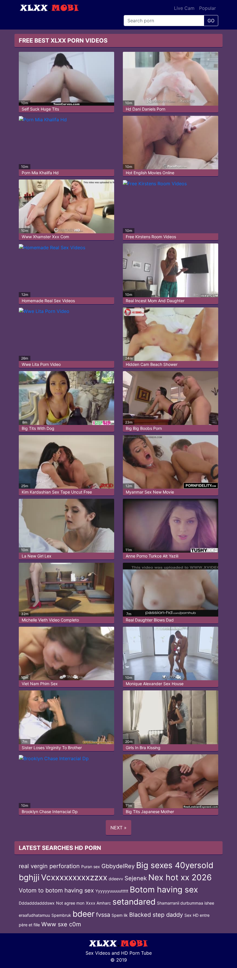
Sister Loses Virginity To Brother (52, 747)
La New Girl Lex (36, 555)
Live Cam (184, 8)
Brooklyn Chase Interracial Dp (50, 811)
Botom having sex (164, 889)
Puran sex (90, 866)
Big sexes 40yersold (174, 865)
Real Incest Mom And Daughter (155, 300)
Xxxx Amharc (98, 903)
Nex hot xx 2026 (180, 877)
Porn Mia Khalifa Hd (40, 172)
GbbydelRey (118, 866)
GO (211, 20)
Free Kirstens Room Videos (151, 236)
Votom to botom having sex (56, 890)
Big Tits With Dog (38, 428)
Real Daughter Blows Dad (150, 619)
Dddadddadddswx (37, 903)
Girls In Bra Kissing (143, 747)
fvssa (103, 914)
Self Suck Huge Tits (40, 109)
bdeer (84, 914)
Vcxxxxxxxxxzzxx (74, 877)
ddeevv (116, 878)
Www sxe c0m (61, 924)
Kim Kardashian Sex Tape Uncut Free (57, 492)
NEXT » (118, 827)
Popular (207, 8)
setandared (133, 902)
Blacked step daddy (156, 914)
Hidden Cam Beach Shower (151, 364)
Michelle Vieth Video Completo (50, 619)
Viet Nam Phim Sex (40, 683)
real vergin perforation (49, 866)
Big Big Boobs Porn (144, 428)
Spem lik (120, 915)
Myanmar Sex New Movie (150, 492)
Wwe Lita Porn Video (41, 364)
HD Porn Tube (136, 953)
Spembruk (61, 915)
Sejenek (136, 878)
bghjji (29, 877)
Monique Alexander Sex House (155, 683)
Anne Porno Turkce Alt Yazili (152, 555)
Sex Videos (98, 953)
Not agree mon (70, 903)
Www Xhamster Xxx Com (45, 236)
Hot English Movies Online (150, 172)
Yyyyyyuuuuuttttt (111, 890)
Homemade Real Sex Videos (48, 300)
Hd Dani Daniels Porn (145, 109)
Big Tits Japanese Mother (150, 811)
